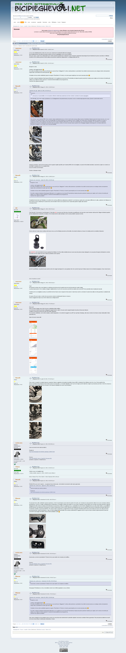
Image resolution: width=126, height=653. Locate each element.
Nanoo (39, 458)
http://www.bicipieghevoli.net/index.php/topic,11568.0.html (42, 451)
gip (16, 208)
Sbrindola (39, 26)
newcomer (18, 48)
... (21, 41)
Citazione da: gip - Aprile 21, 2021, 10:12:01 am (40, 90)
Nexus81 (17, 86)
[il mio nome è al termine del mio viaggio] (14, 464)
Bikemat (17, 498)
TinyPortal (61, 645)
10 (36, 41)
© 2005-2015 (65, 645)
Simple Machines (69, 642)
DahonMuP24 (34, 458)
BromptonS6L (49, 458)
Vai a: (103, 632)
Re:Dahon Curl (35, 48)
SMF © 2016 (62, 642)
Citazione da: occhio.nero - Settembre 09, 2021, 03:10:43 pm (43, 581)
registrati (31, 15)
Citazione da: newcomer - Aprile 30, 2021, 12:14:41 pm (42, 179)
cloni (17, 627)
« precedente (104, 39)
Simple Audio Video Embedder (63, 643)
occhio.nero (18, 443)
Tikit (30, 458)
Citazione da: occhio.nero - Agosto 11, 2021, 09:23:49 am (42, 485)
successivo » (110, 39)
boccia (42, 26)
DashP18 (43, 458)
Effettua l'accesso (22, 15)
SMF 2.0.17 (57, 642)
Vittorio (17, 467)
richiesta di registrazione (54, 30)
